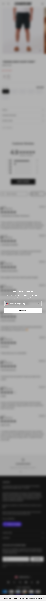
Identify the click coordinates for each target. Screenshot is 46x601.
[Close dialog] (44, 597)
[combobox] (15, 304)
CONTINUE (23, 310)
